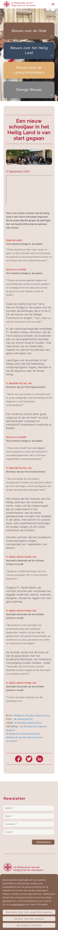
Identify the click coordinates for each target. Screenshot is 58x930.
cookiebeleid (17, 904)
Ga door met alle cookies (29, 918)
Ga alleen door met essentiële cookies (29, 912)
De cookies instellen (29, 925)
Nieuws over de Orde (29, 30)
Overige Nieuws (29, 89)
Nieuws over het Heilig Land (29, 50)
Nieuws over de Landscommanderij (29, 70)
